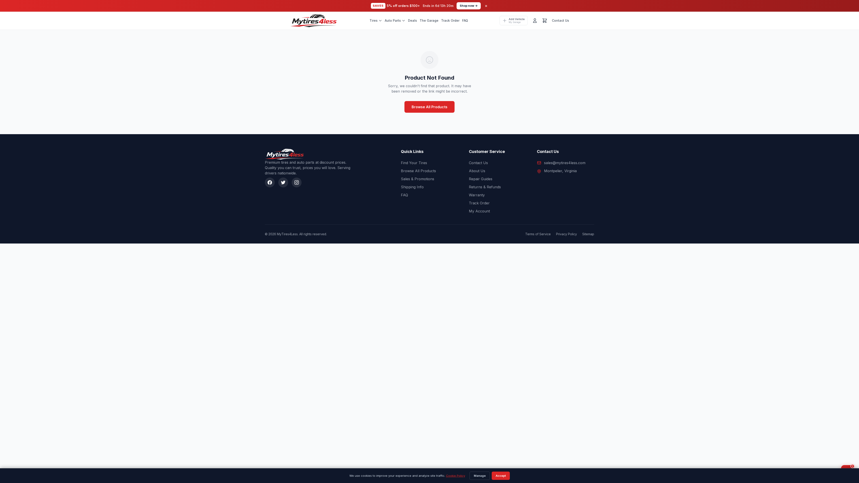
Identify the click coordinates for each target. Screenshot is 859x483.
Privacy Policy (566, 234)
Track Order (450, 20)
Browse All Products (429, 107)
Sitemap (588, 234)
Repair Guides (480, 179)
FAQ (465, 20)
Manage (480, 475)
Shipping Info (412, 187)
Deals (412, 20)
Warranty (477, 195)
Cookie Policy (455, 475)
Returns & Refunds (485, 187)
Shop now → (469, 5)
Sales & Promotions (417, 179)
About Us (477, 171)
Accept (501, 475)
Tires (374, 20)
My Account (479, 211)
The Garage (429, 20)
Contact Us (560, 20)
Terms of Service (538, 234)
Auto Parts (393, 20)
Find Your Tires (414, 163)
